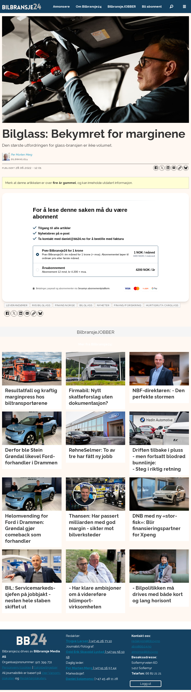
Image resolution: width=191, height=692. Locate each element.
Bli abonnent (152, 6)
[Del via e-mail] (174, 168)
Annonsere (61, 6)
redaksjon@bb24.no (145, 641)
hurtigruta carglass (162, 305)
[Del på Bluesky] (186, 168)
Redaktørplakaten (33, 678)
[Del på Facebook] (156, 168)
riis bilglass (41, 305)
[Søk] (171, 6)
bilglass (85, 305)
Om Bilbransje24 (89, 6)
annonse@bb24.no (144, 652)
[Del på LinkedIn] (168, 168)
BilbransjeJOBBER (122, 6)
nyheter (103, 305)
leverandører (17, 305)
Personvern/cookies (17, 667)
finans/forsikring (127, 305)
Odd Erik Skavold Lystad (85, 652)
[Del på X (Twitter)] (162, 168)
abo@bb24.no (141, 646)
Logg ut (145, 683)
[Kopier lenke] (180, 168)
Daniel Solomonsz (80, 679)
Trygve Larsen (77, 641)
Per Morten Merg (79, 668)
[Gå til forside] (21, 6)
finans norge (65, 305)
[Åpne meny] (184, 6)
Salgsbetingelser (46, 667)
